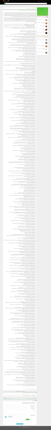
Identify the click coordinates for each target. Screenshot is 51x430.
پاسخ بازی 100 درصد (33, 395)
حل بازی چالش (43, 42)
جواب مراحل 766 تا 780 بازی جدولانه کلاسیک (8, 398)
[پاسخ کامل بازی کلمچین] (46, 26)
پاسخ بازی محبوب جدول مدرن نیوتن (41, 32)
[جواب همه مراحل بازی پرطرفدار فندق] (46, 52)
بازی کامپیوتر (45, 10)
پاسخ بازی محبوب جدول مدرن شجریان (42, 29)
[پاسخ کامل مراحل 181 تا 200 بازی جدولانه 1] (46, 49)
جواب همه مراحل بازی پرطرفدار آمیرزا (41, 19)
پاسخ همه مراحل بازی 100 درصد (27, 395)
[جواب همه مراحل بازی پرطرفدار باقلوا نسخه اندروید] (46, 23)
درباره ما (42, 1)
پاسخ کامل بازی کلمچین (42, 25)
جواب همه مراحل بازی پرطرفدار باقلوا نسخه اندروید (41, 23)
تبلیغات (23, 426)
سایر (46, 13)
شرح (34, 409)
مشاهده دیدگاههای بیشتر (20, 423)
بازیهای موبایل (45, 8)
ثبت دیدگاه (27, 419)
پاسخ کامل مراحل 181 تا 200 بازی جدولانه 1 (41, 49)
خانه (44, 1)
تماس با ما (39, 1)
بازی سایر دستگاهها (45, 12)
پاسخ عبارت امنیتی (32, 415)
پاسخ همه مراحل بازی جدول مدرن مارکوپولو (31, 398)
